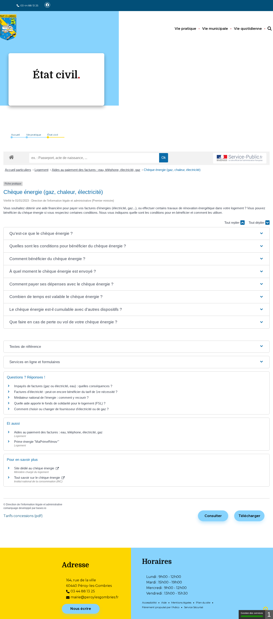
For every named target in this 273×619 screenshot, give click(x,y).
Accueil (15, 134)
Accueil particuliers (18, 170)
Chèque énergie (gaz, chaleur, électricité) (172, 170)
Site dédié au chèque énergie (34, 468)
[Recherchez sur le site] (266, 29)
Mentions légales (181, 602)
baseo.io (41, 508)
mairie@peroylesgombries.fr (95, 597)
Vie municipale (215, 29)
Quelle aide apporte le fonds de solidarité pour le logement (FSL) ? (59, 403)
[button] (136, 233)
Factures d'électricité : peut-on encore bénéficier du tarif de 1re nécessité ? (65, 392)
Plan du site (203, 602)
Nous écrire (80, 609)
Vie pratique (185, 29)
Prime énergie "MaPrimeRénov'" (37, 441)
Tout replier (232, 222)
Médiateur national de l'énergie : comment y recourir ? (51, 397)
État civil (52, 134)
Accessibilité (149, 602)
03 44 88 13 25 (29, 5)
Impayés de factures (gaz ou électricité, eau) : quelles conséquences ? (63, 386)
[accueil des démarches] (11, 156)
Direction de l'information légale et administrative (34, 504)
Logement (41, 170)
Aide (164, 602)
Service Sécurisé (193, 607)
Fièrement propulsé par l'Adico (160, 607)
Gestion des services (252, 613)
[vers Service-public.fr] (239, 158)
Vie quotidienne (248, 29)
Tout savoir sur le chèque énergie (37, 477)
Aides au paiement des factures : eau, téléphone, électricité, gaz (96, 170)
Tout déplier (257, 222)
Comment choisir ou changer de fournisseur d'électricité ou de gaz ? (61, 409)
